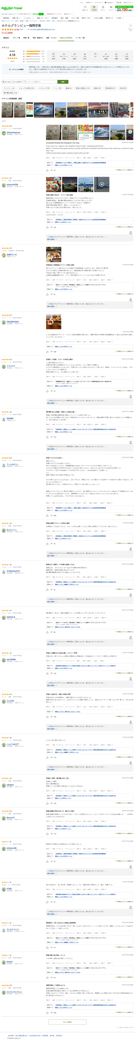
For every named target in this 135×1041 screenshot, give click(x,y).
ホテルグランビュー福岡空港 (21, 25)
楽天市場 (119, 2)
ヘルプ (81, 2)
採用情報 (45, 1035)
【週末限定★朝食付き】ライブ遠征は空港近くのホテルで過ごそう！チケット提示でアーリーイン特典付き (85, 666)
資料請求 (59, 1035)
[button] (7, 110)
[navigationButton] (130, 109)
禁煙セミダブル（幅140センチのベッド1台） (68, 627)
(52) (38, 38)
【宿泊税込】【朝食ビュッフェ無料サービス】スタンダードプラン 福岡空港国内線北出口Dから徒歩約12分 (85, 429)
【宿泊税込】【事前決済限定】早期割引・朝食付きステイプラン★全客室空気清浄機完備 (80, 219)
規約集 (52, 1035)
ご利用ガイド (89, 2)
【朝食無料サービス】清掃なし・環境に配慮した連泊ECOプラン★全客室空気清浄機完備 (80, 162)
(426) (66, 38)
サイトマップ (99, 2)
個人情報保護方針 (21, 1035)
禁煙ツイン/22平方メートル (63, 222)
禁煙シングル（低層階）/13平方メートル (67, 584)
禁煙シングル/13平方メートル (63, 165)
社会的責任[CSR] (34, 1035)
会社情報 (11, 1035)
